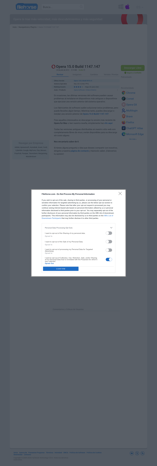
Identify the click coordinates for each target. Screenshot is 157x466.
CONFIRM (60, 269)
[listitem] (78, 227)
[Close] (121, 194)
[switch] (109, 233)
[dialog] (78, 233)
